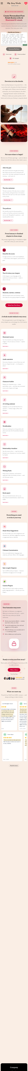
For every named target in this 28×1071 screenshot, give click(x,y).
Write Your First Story (14, 305)
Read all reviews (14, 765)
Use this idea (7, 179)
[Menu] (2, 3)
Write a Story (14, 670)
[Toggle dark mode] (14, 5)
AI (25, 3)
